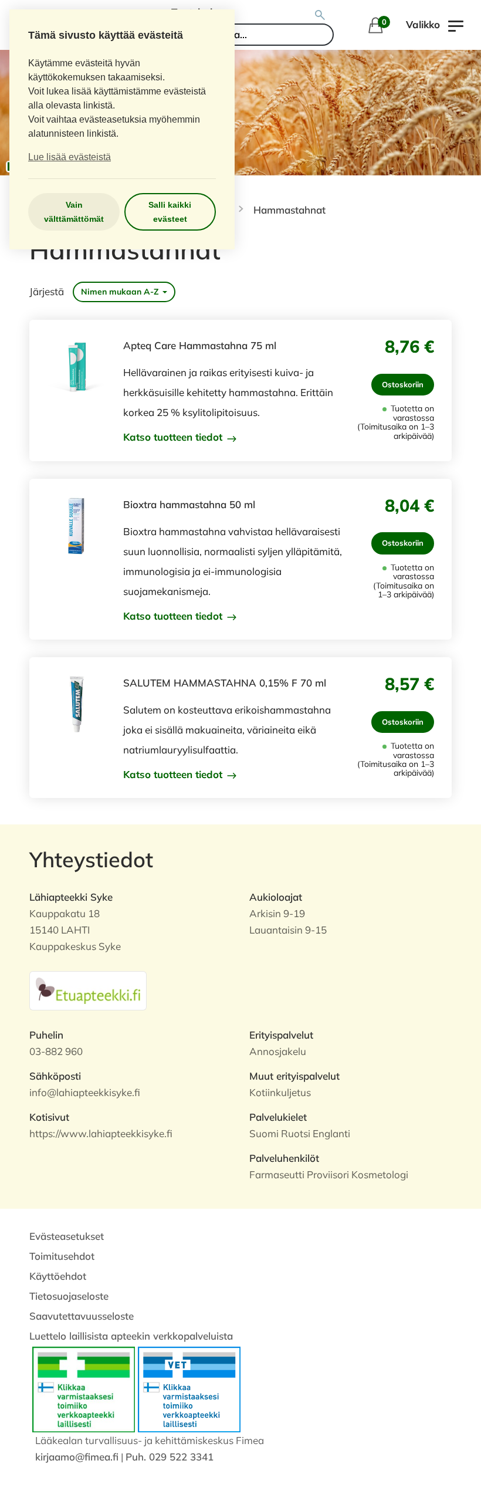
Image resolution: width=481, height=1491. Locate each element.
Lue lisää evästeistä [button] (69, 157)
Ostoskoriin (403, 384)
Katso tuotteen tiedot (174, 437)
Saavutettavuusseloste (81, 1316)
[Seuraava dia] (463, 112)
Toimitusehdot (61, 1256)
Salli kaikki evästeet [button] (169, 212)
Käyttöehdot (57, 1276)
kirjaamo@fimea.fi (76, 1457)
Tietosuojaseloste (69, 1296)
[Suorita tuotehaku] (320, 15)
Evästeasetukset (66, 1236)
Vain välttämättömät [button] (74, 212)
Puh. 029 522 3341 (170, 1457)
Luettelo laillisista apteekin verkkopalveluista (131, 1336)
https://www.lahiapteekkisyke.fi (100, 1133)
